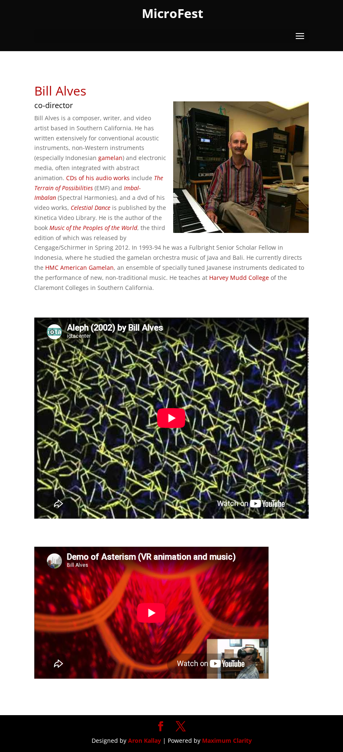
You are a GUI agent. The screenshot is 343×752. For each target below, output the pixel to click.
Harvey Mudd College (239, 278)
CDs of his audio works (98, 178)
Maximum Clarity (227, 740)
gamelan (110, 158)
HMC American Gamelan (79, 267)
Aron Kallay (144, 740)
